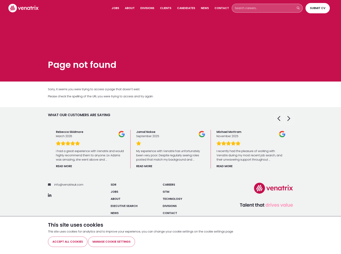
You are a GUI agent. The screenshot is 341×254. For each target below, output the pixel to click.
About (115, 199)
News (205, 8)
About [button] (130, 8)
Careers (169, 185)
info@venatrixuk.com (68, 185)
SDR (113, 185)
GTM (166, 192)
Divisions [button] (147, 8)
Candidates (186, 8)
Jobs (115, 8)
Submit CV (317, 8)
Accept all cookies (67, 242)
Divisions (170, 206)
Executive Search (124, 206)
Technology (172, 199)
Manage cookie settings (112, 242)
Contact (222, 8)
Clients (165, 8)
